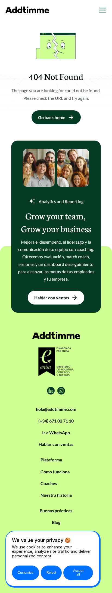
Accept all (78, 573)
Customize (25, 573)
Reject (51, 573)
